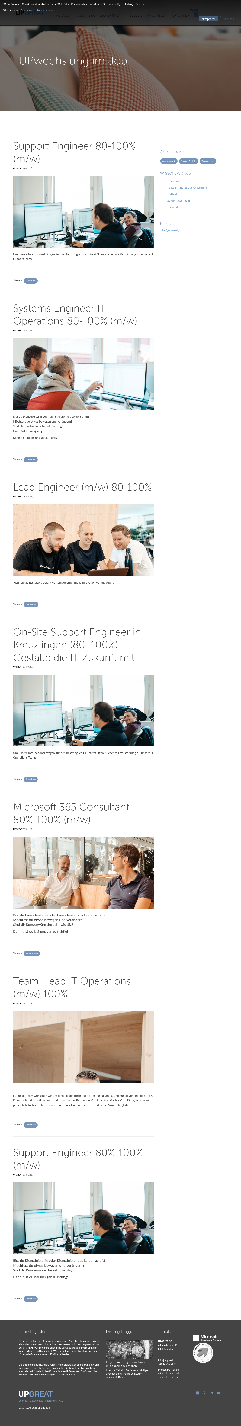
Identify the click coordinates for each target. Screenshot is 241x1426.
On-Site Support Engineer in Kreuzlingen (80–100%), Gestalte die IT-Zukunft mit (77, 644)
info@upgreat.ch (167, 1360)
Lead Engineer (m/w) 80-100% (82, 487)
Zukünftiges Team (178, 200)
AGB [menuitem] (61, 1400)
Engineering (31, 604)
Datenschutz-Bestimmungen (37, 10)
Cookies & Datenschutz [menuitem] (31, 1400)
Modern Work (32, 953)
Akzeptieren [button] (208, 19)
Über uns (173, 181)
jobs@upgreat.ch (171, 230)
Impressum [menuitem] (51, 1400)
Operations (31, 281)
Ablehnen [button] (228, 19)
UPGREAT (17, 168)
